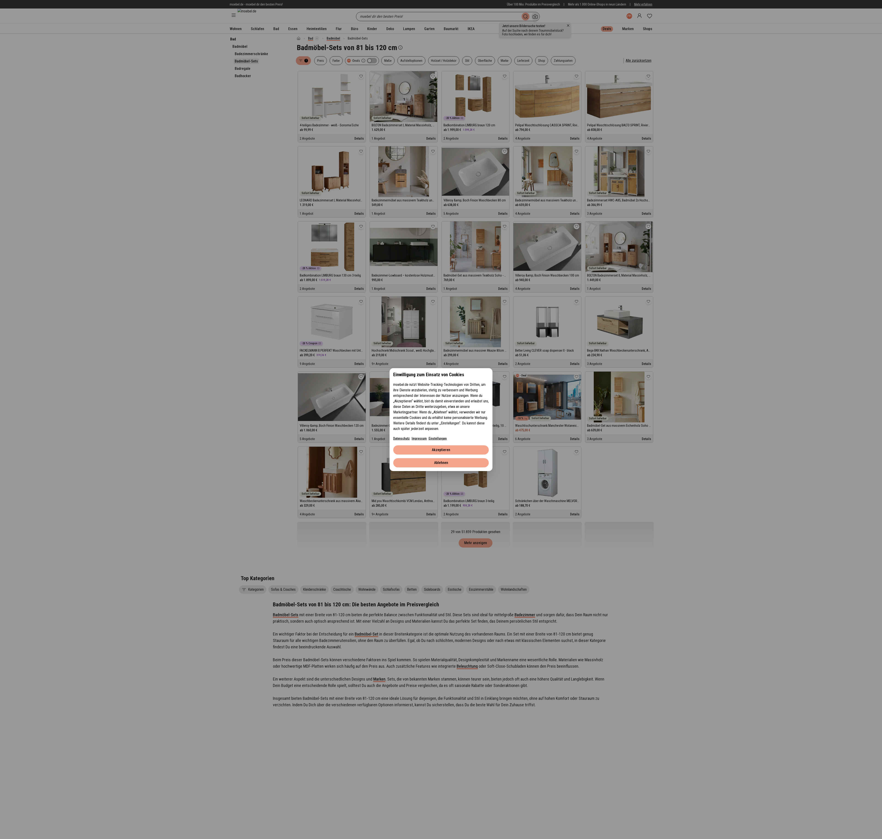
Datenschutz (401, 438)
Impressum (419, 438)
